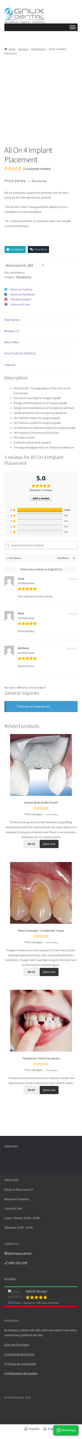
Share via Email (20, 304)
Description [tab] (12, 320)
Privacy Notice (13, 1402)
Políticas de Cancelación (20, 1364)
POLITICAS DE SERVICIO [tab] (20, 353)
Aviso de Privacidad (16, 1344)
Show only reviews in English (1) (41, 569)
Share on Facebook (22, 294)
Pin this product (20, 299)
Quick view (49, 844)
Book (31, 844)
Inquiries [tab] (10, 365)
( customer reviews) (37, 168)
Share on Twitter (21, 289)
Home (12, 49)
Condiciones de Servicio (19, 1354)
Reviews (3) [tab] (11, 331)
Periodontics (38, 49)
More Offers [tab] (11, 342)
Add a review (41, 498)
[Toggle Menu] (73, 27)
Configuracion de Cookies (20, 1373)
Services (23, 49)
